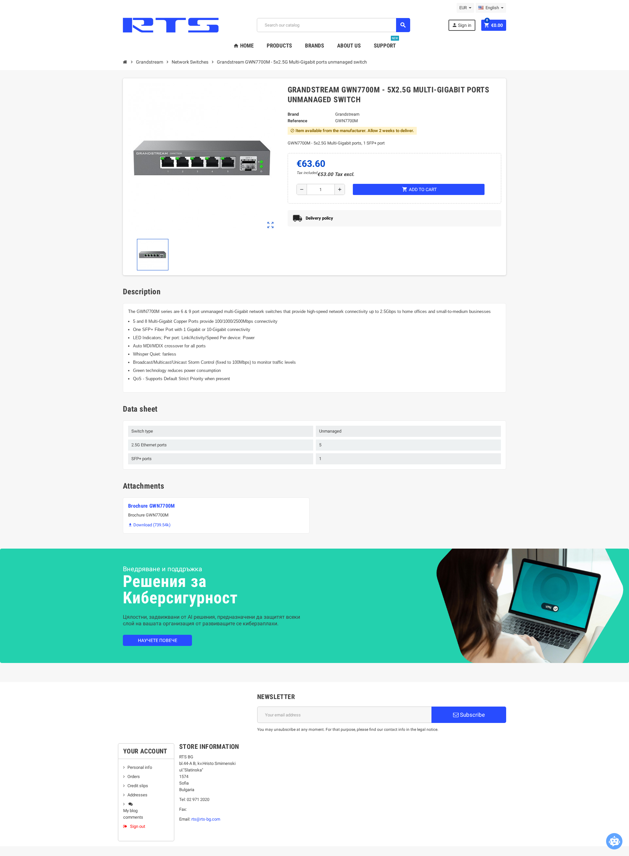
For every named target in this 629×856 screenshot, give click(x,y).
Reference (297, 120)
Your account (145, 751)
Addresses (137, 794)
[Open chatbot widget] (614, 841)
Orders (133, 776)
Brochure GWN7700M (151, 506)
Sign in (461, 25)
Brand (293, 114)
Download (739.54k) (149, 524)
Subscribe (472, 714)
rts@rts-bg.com (205, 819)
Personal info (139, 767)
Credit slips (137, 785)
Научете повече (157, 640)
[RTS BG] (171, 24)
